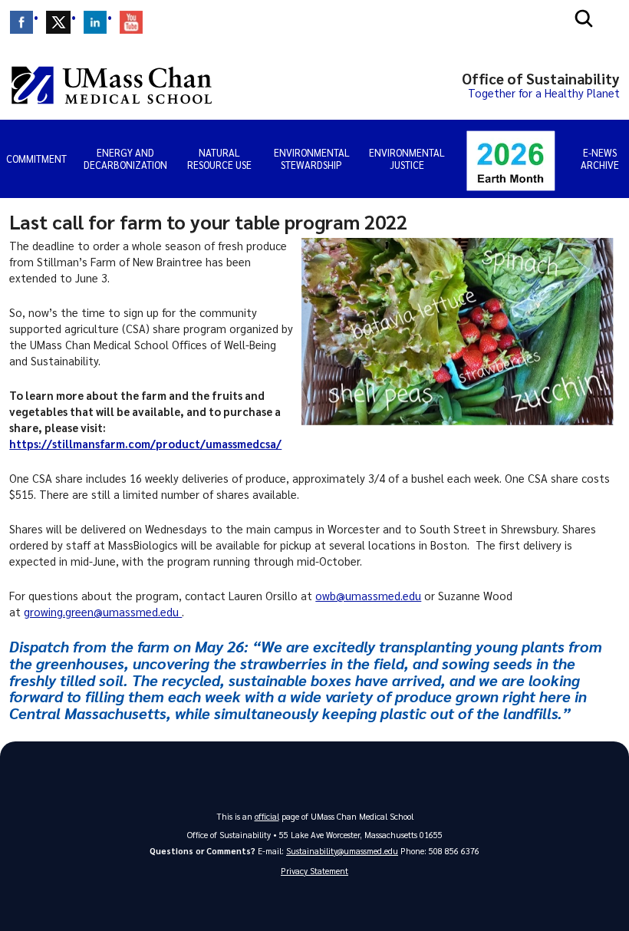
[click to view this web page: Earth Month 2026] (510, 159)
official (267, 816)
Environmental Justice (407, 158)
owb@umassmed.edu (368, 596)
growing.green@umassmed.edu (103, 612)
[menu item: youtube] (131, 22)
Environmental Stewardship (312, 158)
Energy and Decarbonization (125, 158)
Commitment (36, 158)
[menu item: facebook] (21, 22)
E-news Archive (600, 158)
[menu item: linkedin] (95, 22)
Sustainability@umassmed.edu (342, 851)
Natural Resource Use (219, 158)
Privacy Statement (314, 871)
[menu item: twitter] (58, 22)
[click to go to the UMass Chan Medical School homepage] (111, 85)
